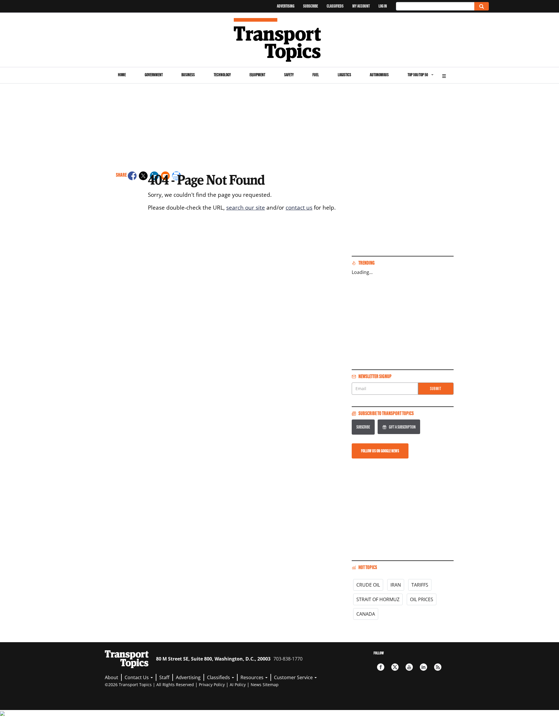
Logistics (344, 74)
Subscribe (310, 6)
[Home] (280, 40)
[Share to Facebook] (132, 176)
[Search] (481, 6)
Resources (252, 677)
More (444, 75)
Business (188, 74)
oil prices (421, 599)
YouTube (409, 667)
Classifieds (335, 6)
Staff (164, 677)
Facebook (380, 667)
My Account (361, 6)
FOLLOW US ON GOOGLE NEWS (380, 451)
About (111, 677)
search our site (245, 207)
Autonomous (379, 74)
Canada (365, 614)
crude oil (368, 585)
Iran (395, 585)
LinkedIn (423, 667)
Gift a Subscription (402, 427)
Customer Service (294, 677)
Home (122, 74)
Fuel (315, 74)
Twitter (395, 667)
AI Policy (238, 684)
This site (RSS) (437, 667)
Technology (222, 74)
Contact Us (137, 677)
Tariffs (419, 585)
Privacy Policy (212, 684)
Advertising (285, 6)
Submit (435, 388)
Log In (382, 6)
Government (154, 74)
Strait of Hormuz (377, 599)
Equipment (257, 74)
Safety (289, 74)
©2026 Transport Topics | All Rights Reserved (149, 684)
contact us (299, 207)
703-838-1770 (288, 659)
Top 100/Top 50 (418, 74)
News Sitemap (265, 684)
